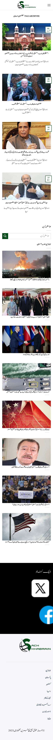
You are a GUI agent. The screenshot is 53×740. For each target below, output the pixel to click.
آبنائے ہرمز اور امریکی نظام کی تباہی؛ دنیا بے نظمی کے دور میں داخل (28, 392)
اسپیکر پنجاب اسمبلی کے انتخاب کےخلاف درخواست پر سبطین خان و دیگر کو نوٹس (26, 54)
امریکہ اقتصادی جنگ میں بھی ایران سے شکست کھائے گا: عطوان (30, 467)
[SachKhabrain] (26, 5)
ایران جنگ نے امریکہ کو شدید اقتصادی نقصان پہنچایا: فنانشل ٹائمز (28, 429)
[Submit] (5, 236)
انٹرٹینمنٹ (46, 711)
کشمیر (48, 684)
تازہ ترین (48, 670)
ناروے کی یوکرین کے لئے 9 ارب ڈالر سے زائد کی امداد (36, 354)
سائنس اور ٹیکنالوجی (44, 705)
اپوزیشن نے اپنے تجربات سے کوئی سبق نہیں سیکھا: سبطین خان (26, 203)
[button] (49, 5)
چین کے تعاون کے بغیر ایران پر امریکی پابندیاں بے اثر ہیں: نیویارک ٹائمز (27, 542)
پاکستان (48, 677)
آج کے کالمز (47, 698)
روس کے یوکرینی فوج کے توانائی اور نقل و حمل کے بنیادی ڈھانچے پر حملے (29, 279)
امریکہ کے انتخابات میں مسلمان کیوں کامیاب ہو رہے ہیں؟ (31, 504)
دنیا (49, 691)
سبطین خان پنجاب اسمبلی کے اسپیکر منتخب (27, 104)
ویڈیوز (49, 718)
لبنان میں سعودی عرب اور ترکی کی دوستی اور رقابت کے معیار (29, 317)
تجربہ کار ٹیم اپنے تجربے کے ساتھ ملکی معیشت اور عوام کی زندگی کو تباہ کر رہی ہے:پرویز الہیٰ (26, 153)
